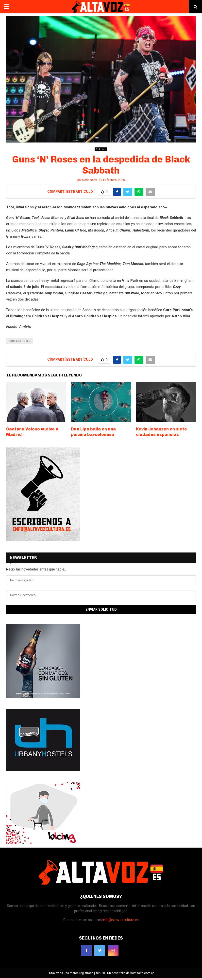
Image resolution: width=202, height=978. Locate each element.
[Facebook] (86, 950)
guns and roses (19, 341)
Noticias (101, 149)
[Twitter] (99, 950)
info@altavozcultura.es (120, 920)
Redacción (89, 180)
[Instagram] (113, 950)
